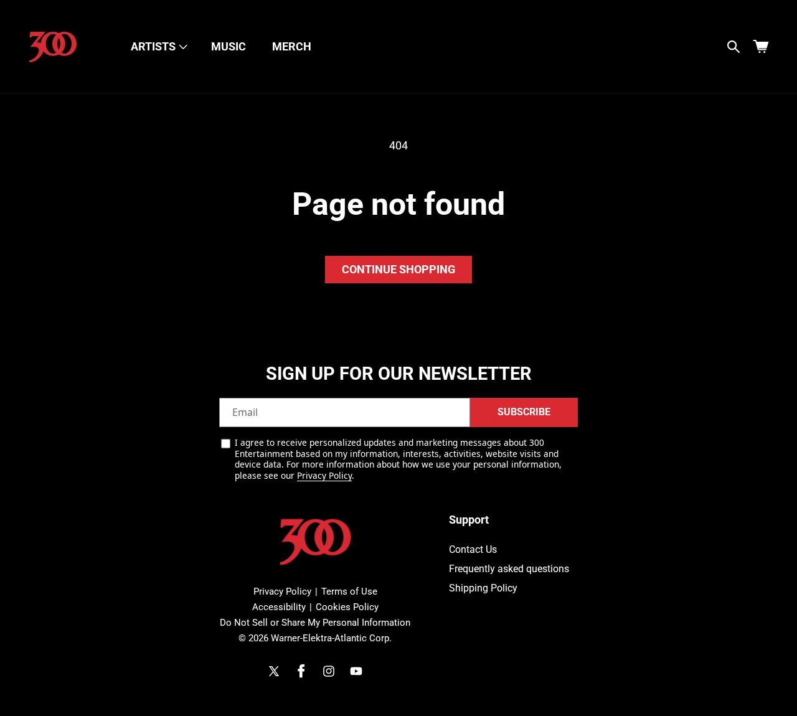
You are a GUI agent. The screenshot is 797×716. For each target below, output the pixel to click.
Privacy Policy (324, 475)
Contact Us (473, 550)
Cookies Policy (347, 607)
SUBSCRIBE (524, 412)
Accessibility (279, 607)
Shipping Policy (483, 588)
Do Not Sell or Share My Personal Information (315, 622)
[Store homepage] (315, 542)
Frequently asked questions (509, 569)
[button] (157, 47)
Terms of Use (349, 591)
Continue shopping (398, 269)
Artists (153, 46)
